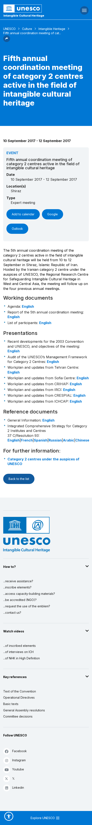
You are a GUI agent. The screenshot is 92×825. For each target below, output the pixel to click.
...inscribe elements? (17, 587)
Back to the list (19, 479)
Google (52, 214)
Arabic (68, 440)
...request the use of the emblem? (26, 606)
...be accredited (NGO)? (20, 600)
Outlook (17, 228)
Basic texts (10, 704)
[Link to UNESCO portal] (30, 8)
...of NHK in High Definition (21, 658)
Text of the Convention (19, 691)
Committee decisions (18, 716)
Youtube (18, 769)
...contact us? (12, 612)
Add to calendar (23, 214)
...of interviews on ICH (18, 652)
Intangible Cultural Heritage (23, 15)
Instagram (19, 760)
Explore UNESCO (43, 818)
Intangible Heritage (52, 29)
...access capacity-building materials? (29, 593)
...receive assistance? (18, 581)
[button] (6, 41)
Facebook (19, 751)
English (28, 306)
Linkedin (18, 787)
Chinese (82, 440)
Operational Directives (19, 697)
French (27, 440)
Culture (27, 29)
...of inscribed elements (19, 645)
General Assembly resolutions (24, 710)
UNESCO (9, 29)
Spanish (40, 440)
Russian (55, 440)
